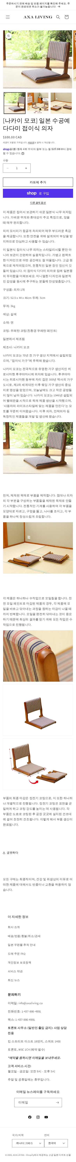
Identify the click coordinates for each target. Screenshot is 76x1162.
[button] (8, 17)
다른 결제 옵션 (38, 202)
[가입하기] (57, 1102)
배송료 (31, 142)
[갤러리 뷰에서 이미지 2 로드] (38, 103)
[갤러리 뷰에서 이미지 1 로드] (14, 103)
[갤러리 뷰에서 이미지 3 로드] (61, 103)
